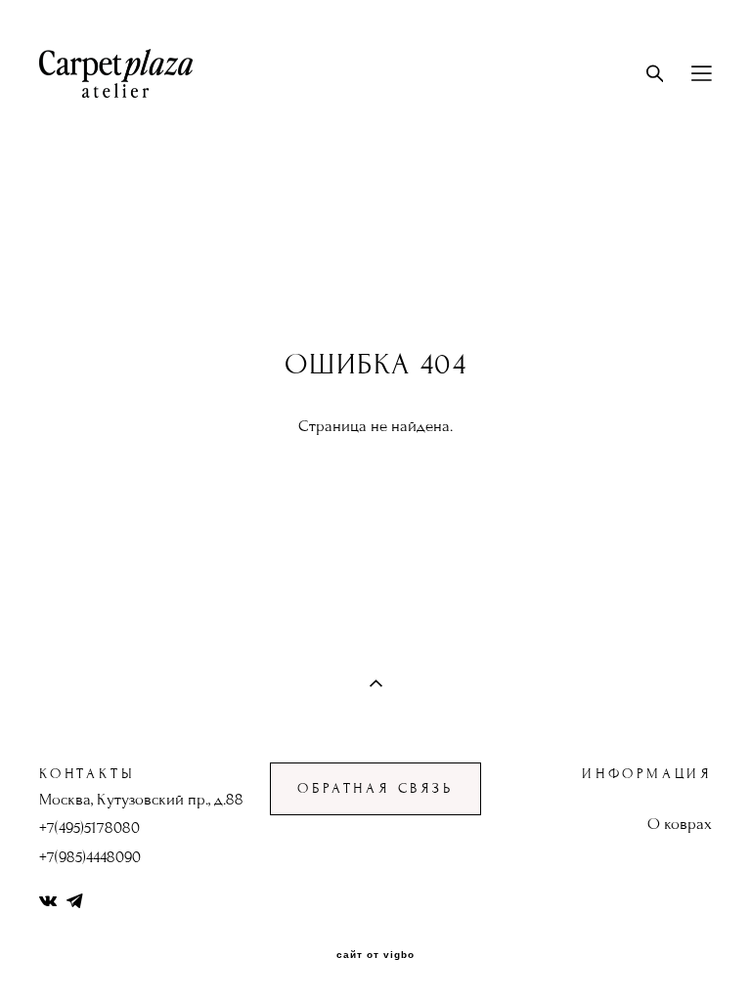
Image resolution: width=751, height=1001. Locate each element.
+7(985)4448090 (90, 857)
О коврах (679, 824)
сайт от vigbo (375, 955)
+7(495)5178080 (89, 828)
